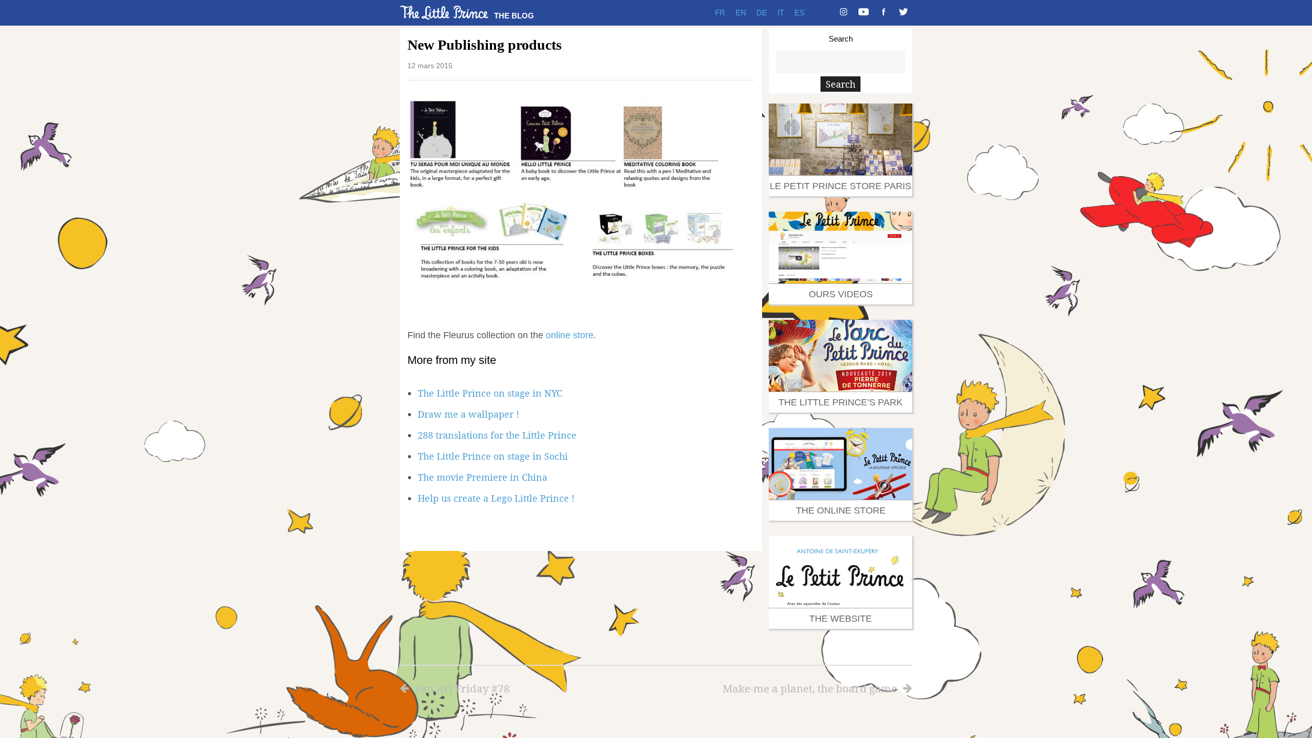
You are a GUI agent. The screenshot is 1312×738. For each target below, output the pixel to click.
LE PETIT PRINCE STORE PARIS (840, 186)
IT (780, 12)
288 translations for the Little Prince (497, 435)
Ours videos (841, 294)
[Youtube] (863, 13)
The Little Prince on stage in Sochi (493, 456)
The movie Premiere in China (482, 477)
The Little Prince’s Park (840, 402)
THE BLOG (514, 15)
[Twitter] (903, 13)
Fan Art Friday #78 (462, 688)
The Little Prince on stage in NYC (490, 393)
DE (761, 12)
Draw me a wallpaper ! (468, 414)
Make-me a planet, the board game (810, 688)
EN (740, 12)
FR (720, 12)
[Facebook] (883, 13)
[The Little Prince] (444, 12)
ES (799, 12)
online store (569, 335)
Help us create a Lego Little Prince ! (496, 498)
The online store (841, 510)
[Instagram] (843, 13)
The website (840, 618)
